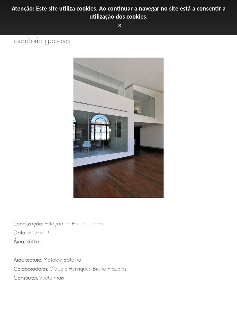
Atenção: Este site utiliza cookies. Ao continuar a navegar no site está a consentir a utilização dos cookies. (119, 13)
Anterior (18, 132)
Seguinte (218, 132)
